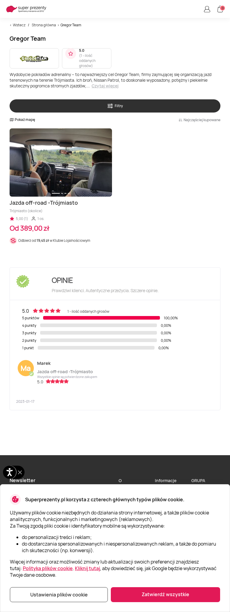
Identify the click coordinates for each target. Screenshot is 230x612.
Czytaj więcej (105, 86)
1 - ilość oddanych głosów (87, 60)
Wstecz (19, 25)
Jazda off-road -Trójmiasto (65, 371)
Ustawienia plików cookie (59, 594)
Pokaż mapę (25, 120)
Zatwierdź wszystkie (165, 594)
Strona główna (44, 25)
